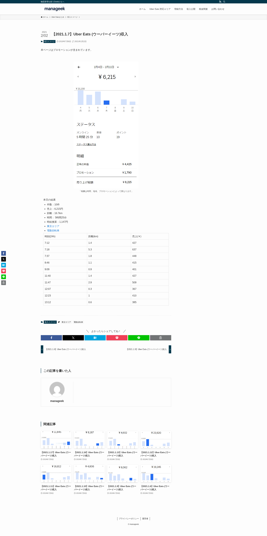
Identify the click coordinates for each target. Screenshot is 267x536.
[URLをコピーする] (160, 337)
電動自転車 (53, 230)
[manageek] (55, 9)
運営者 (145, 518)
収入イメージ (49, 41)
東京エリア (53, 226)
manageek (57, 401)
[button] (51, 337)
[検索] (224, 1)
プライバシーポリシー (129, 518)
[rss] (220, 1)
